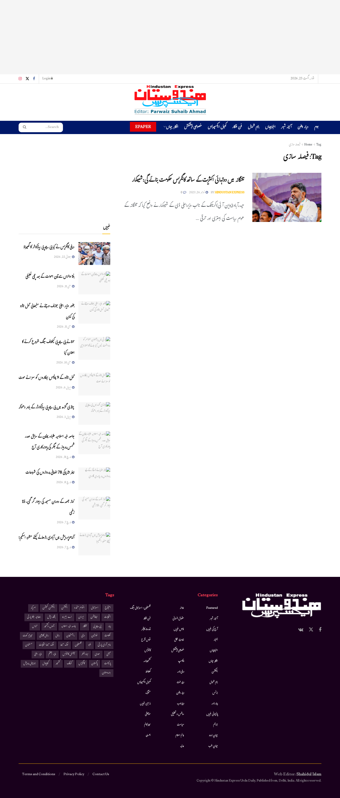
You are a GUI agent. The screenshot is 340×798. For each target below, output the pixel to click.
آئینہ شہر (286, 128)
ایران (81, 617)
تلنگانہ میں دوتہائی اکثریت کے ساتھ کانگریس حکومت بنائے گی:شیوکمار (188, 180)
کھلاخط (148, 672)
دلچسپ (181, 661)
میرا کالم (147, 725)
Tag (318, 145)
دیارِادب (180, 704)
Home (308, 145)
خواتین (94, 636)
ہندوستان (106, 673)
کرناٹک (69, 664)
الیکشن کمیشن (48, 608)
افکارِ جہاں (172, 128)
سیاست (180, 725)
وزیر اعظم (52, 654)
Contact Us (100, 774)
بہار (109, 626)
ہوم (316, 127)
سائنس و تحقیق (177, 714)
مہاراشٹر (85, 654)
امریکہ (33, 608)
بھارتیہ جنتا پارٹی (34, 617)
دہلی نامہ (180, 672)
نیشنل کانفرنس (69, 654)
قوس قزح (146, 640)
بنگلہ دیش (51, 617)
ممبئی (109, 654)
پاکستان (94, 664)
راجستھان (70, 636)
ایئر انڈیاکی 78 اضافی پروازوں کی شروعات (50, 472)
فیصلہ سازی (294, 145)
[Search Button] (23, 127)
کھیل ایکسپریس (217, 128)
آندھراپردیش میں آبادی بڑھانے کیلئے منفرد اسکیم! (46, 538)
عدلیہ (182, 746)
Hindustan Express (229, 193)
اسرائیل (94, 608)
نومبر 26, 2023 (197, 193)
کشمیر (58, 664)
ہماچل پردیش (29, 664)
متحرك (148, 693)
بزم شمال (253, 128)
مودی (97, 654)
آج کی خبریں (212, 629)
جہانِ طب (213, 746)
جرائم (215, 725)
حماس (34, 626)
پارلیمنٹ (107, 664)
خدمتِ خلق (179, 640)
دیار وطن (303, 128)
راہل (58, 636)
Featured (212, 608)
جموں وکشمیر (49, 626)
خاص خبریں (179, 629)
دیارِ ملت (180, 683)
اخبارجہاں (270, 128)
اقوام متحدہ (79, 608)
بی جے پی (97, 626)
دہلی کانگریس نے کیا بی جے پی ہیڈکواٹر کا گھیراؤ (48, 247)
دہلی (83, 636)
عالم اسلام (180, 736)
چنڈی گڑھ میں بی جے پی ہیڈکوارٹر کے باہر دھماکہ (46, 407)
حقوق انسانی (178, 619)
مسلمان (28, 645)
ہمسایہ (148, 736)
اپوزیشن (94, 617)
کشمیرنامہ (147, 661)
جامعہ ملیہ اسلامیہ (68, 626)
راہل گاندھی (44, 636)
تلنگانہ (85, 626)
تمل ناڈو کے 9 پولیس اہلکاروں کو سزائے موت (46, 378)
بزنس (215, 693)
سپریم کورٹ (28, 636)
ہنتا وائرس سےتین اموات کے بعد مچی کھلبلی (50, 277)
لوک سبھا (64, 645)
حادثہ (182, 608)
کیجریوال (45, 664)
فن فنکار (237, 128)
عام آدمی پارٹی (104, 645)
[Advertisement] (170, 37)
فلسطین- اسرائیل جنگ (140, 608)
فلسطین (78, 645)
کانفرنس (147, 651)
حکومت (107, 636)
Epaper (143, 127)
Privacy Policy (73, 774)
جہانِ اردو (213, 736)
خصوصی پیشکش (193, 128)
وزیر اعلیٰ (38, 654)
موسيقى (148, 714)
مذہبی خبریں (145, 704)
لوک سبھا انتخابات (46, 645)
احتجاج (108, 608)
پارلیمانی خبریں (212, 714)
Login (46, 79)
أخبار (216, 640)
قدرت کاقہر (146, 629)
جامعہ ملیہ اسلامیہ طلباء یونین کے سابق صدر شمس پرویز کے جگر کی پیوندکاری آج (49, 442)
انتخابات (107, 617)
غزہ (89, 645)
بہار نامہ (214, 704)
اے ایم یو (67, 617)
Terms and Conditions (38, 774)
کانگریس (82, 664)
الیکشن (215, 672)
